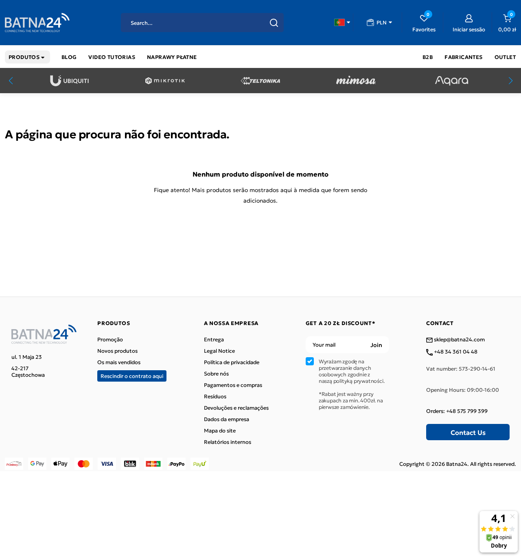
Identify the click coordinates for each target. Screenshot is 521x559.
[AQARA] (451, 80)
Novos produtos (117, 350)
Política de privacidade (231, 362)
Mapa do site (220, 430)
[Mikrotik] (165, 80)
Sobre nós (216, 373)
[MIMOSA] (356, 80)
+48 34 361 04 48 (455, 352)
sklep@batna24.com (459, 339)
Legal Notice (219, 350)
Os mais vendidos (118, 362)
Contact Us (468, 432)
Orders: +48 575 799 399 (457, 411)
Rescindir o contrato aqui (132, 375)
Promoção (110, 339)
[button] (342, 22)
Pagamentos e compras (233, 385)
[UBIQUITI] (69, 80)
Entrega (214, 339)
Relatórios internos (227, 442)
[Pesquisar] (274, 23)
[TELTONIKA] (260, 80)
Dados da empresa (226, 419)
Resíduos (215, 396)
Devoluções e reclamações (236, 407)
